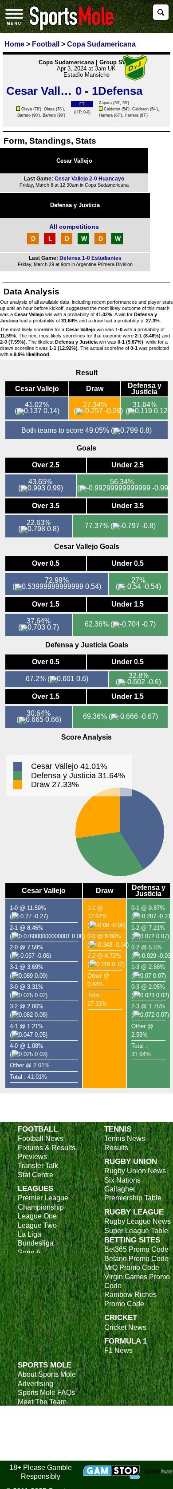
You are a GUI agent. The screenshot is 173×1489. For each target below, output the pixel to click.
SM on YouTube (43, 1456)
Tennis (117, 1129)
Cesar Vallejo (74, 160)
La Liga (29, 1234)
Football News (40, 1138)
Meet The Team (42, 1402)
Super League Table (136, 1230)
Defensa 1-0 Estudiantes (90, 258)
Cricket (120, 1317)
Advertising (35, 1383)
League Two (37, 1225)
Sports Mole (44, 1364)
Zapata (105, 103)
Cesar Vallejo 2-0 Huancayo (89, 179)
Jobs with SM (39, 1433)
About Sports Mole (47, 1374)
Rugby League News (137, 1221)
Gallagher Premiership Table (132, 1193)
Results (116, 1148)
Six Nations (122, 1180)
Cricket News (125, 1327)
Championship (41, 1207)
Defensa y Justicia (75, 205)
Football (38, 1129)
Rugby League (134, 1211)
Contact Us (35, 1411)
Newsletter (34, 1419)
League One (37, 1216)
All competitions (74, 226)
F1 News (118, 1350)
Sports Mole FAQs (46, 1392)
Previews (32, 1156)
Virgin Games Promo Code (137, 1281)
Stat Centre (35, 1175)
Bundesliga (36, 1243)
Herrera (106, 115)
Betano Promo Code (136, 1258)
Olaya (26, 109)
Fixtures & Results (46, 1148)
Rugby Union (130, 1161)
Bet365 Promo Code (136, 1249)
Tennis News (124, 1138)
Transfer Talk (38, 1165)
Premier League (43, 1198)
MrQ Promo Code (131, 1267)
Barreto (24, 115)
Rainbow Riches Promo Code (130, 1299)
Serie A (29, 1252)
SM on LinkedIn (42, 1446)
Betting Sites (132, 1239)
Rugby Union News (135, 1171)
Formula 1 (125, 1340)
